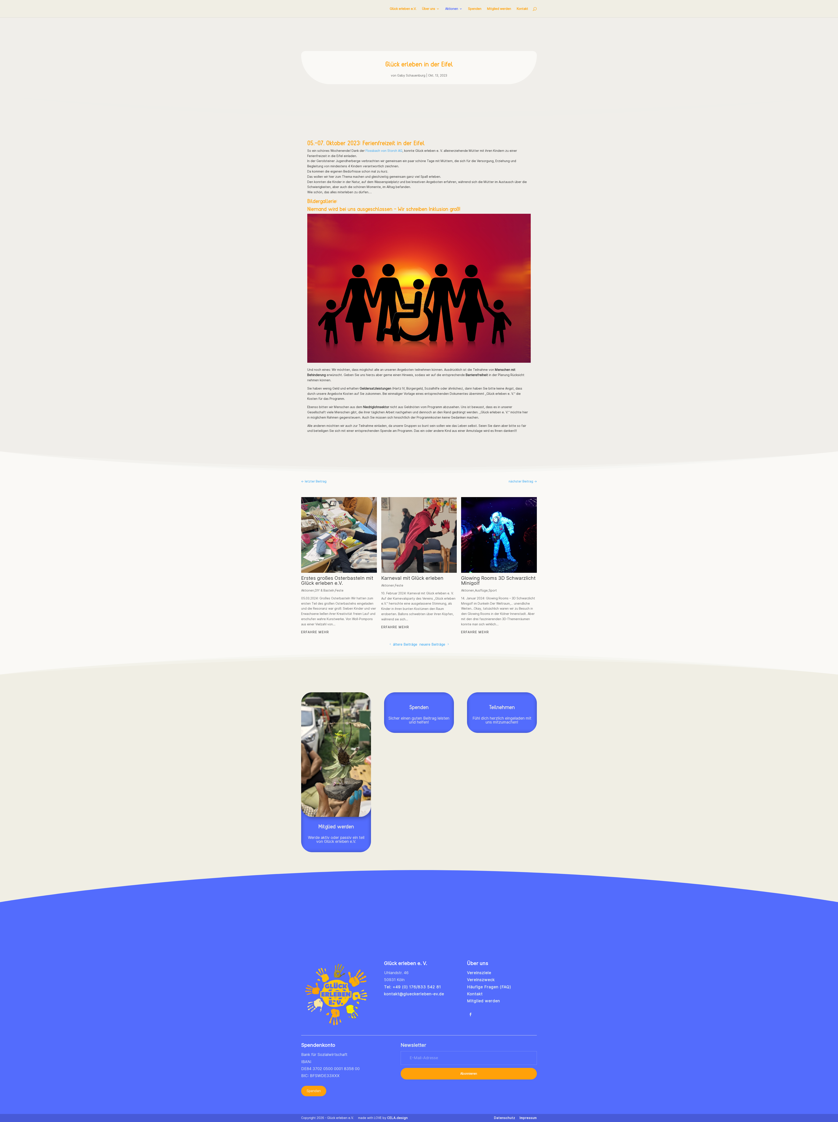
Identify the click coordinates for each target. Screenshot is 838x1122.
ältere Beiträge (405, 644)
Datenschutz (504, 1118)
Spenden (474, 8)
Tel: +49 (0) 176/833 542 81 (412, 987)
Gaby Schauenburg (411, 75)
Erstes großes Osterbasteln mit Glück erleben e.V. (337, 580)
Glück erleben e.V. (403, 8)
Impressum (528, 1118)
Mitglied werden (499, 8)
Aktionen (451, 8)
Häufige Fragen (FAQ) (489, 987)
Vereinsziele (479, 972)
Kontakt (522, 8)
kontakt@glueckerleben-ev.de (414, 994)
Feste (339, 590)
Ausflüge (481, 590)
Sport (493, 590)
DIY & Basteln (324, 590)
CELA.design (397, 1118)
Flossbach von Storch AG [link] (384, 150)
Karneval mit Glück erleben (412, 578)
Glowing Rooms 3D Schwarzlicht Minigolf (498, 580)
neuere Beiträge (432, 644)
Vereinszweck (481, 979)
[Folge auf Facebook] (470, 1014)
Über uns (428, 8)
